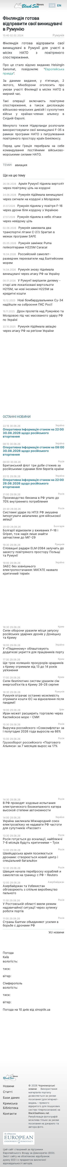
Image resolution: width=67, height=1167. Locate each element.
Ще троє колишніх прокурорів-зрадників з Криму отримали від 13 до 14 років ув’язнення (33, 666)
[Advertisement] (33, 372)
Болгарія (59, 526)
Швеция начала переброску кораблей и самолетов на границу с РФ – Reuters (32, 873)
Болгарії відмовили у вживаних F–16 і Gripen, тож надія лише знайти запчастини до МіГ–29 (30, 533)
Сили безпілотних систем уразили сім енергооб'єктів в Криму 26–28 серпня (31, 682)
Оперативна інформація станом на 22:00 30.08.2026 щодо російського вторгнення (33, 432)
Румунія (58, 35)
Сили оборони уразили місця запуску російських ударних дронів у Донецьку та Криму (32, 634)
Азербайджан (56, 882)
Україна (59, 425)
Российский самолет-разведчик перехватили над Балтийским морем (33, 258)
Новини (8, 1086)
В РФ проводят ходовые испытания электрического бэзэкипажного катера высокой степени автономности (32, 806)
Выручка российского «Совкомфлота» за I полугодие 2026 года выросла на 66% (33, 729)
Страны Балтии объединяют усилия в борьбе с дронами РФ (30, 923)
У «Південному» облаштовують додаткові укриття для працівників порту (33, 650)
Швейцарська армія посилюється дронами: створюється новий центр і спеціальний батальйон (30, 856)
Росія (61, 461)
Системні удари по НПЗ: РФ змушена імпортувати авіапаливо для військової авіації (32, 515)
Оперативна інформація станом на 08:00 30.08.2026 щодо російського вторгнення (33, 450)
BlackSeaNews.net (38, 1113)
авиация (21, 165)
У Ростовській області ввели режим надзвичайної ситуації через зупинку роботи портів (30, 907)
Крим (61, 626)
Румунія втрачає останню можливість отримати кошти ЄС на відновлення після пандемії (33, 699)
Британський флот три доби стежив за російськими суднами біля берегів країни (33, 467)
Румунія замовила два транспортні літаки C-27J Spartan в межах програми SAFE (29, 232)
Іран (61, 709)
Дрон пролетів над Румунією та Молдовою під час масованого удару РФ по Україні (33, 315)
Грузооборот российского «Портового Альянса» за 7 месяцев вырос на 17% (31, 744)
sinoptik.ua (42, 1009)
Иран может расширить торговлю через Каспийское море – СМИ (33, 715)
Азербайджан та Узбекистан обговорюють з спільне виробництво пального (30, 889)
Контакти (10, 1113)
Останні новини (17, 417)
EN (59, 5)
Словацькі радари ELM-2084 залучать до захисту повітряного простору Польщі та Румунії (33, 551)
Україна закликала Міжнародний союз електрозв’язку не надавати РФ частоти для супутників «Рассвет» (32, 824)
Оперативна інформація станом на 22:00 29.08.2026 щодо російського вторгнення (33, 483)
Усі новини (56, 932)
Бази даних (11, 1097)
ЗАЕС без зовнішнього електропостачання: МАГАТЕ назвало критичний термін (30, 569)
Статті (7, 1092)
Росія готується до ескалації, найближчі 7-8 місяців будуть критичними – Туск (32, 840)
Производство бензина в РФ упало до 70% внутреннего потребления (31, 499)
